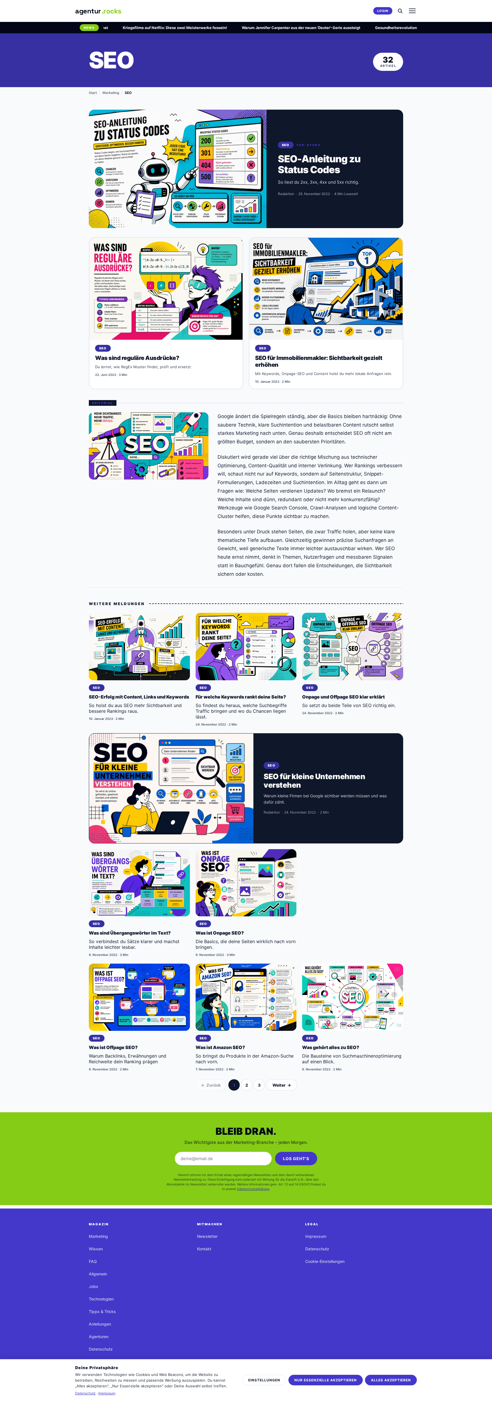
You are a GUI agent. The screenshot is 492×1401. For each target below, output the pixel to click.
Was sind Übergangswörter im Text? (130, 933)
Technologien (101, 1298)
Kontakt (204, 1248)
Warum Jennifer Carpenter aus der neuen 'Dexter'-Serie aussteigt (273, 27)
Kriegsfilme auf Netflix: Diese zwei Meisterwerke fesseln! (147, 27)
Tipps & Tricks (102, 1311)
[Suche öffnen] (400, 10)
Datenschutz (101, 1349)
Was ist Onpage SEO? (220, 933)
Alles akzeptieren (391, 1380)
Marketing (110, 93)
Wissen (96, 1248)
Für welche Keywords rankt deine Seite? (241, 697)
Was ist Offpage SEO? (113, 1047)
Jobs (93, 1286)
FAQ (93, 1261)
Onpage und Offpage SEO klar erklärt (343, 697)
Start (93, 93)
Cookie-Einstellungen (325, 1261)
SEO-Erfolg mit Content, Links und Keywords (139, 697)
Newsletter (207, 1236)
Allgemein (98, 1273)
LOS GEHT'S (296, 1158)
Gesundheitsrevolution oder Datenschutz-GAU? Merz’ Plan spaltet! (408, 27)
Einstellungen (264, 1380)
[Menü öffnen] (412, 10)
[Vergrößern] (148, 446)
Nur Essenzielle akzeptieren (325, 1380)
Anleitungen (100, 1324)
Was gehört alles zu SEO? (330, 1047)
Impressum (315, 1236)
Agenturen (98, 1336)
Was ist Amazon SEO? (220, 1047)
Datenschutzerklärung (253, 1189)
